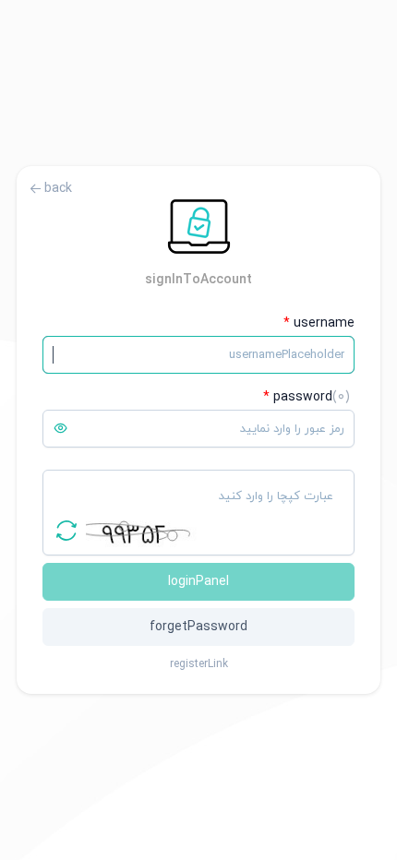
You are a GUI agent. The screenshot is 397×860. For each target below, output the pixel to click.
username (319, 323)
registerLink (199, 664)
